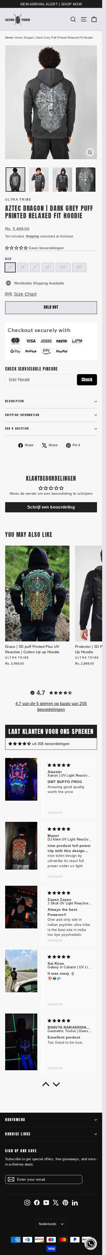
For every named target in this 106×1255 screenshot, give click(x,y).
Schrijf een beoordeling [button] (51, 507)
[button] (17, 248)
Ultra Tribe (18, 199)
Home (9, 37)
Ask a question (17, 428)
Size (8, 259)
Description (14, 401)
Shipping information (22, 415)
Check (87, 380)
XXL (63, 267)
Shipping (32, 236)
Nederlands (47, 1224)
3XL (79, 267)
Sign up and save (21, 1150)
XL (48, 267)
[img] (19, 743)
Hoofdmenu (15, 1119)
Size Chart (25, 294)
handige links (18, 1134)
